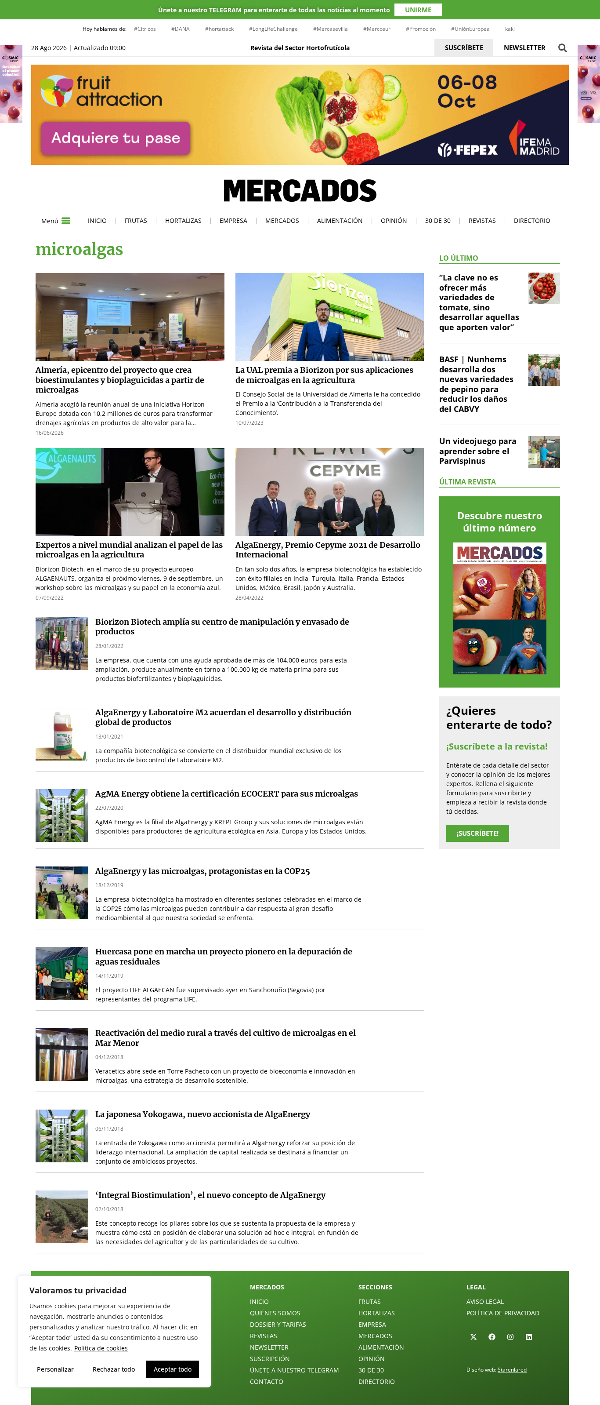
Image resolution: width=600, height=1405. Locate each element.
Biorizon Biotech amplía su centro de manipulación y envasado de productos (222, 627)
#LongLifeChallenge (273, 29)
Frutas (136, 220)
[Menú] (65, 220)
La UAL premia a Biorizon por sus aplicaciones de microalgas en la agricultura (324, 375)
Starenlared (512, 1369)
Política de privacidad (502, 1313)
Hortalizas (183, 220)
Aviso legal (485, 1301)
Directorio (532, 220)
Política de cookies (101, 1348)
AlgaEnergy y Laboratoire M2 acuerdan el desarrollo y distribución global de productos (223, 717)
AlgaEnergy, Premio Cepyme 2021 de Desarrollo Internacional (327, 550)
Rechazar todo (114, 1369)
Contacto (266, 1381)
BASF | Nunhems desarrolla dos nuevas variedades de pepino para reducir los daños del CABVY (476, 384)
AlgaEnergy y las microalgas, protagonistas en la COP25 (202, 871)
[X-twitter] (473, 1337)
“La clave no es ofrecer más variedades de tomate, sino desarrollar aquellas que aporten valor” (479, 302)
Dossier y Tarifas (278, 1324)
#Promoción (421, 29)
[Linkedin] (529, 1337)
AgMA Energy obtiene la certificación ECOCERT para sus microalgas (226, 794)
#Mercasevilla (330, 29)
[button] (562, 47)
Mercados (282, 220)
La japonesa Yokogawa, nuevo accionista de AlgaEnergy (202, 1114)
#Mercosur (376, 29)
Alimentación (340, 220)
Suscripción (270, 1358)
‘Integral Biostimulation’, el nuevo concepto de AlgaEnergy (210, 1195)
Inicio (97, 220)
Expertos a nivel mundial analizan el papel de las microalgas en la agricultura (129, 550)
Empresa (233, 220)
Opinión (394, 220)
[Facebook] (492, 1337)
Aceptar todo (173, 1369)
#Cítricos (145, 29)
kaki (510, 29)
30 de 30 (438, 220)
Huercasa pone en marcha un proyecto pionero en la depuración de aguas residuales (223, 956)
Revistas (482, 220)
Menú (49, 221)
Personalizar (55, 1369)
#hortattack (219, 29)
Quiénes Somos (275, 1313)
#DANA (180, 29)
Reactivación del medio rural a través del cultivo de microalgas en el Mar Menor (225, 1038)
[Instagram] (510, 1337)
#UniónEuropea (470, 29)
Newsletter (269, 1347)
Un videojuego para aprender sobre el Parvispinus (478, 451)
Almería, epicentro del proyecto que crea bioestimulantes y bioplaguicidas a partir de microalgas (120, 380)
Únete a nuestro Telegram (294, 1370)
